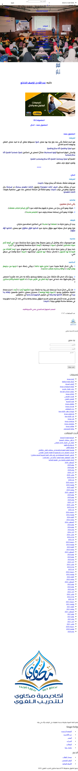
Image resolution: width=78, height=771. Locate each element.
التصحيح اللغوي (69, 399)
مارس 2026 (70, 474)
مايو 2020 (71, 631)
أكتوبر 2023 (70, 547)
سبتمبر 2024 (70, 519)
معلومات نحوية (69, 423)
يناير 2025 (71, 509)
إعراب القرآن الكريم (68, 389)
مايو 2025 (71, 499)
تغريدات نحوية (69, 406)
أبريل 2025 (70, 502)
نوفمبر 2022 (70, 574)
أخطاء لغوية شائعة (68, 381)
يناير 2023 (71, 569)
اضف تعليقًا (71, 367)
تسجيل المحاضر (41, 31)
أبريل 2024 (70, 532)
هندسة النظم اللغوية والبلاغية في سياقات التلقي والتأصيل (56, 450)
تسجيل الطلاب (67, 757)
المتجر (46, 38)
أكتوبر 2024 (70, 517)
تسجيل (8, 20)
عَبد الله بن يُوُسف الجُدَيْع (33, 83)
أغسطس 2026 (69, 462)
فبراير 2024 (70, 537)
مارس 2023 (70, 564)
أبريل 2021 (70, 621)
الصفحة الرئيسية (42, 10)
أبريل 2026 (70, 472)
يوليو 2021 (70, 614)
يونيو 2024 (70, 527)
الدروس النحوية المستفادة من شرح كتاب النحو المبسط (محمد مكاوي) (52, 455)
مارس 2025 (70, 504)
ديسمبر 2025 (70, 482)
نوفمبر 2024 (70, 514)
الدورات (45, 25)
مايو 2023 (71, 559)
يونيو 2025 (70, 497)
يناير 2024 (71, 539)
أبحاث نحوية (70, 379)
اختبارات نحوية (70, 394)
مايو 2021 (71, 619)
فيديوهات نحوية (69, 413)
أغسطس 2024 (69, 522)
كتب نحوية (71, 418)
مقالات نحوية (70, 426)
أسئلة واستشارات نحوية (67, 386)
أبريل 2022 (70, 591)
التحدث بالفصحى (69, 396)
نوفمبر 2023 (70, 544)
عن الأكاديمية (43, 44)
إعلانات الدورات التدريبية (67, 391)
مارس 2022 (70, 594)
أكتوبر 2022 (70, 576)
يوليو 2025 (70, 494)
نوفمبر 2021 (70, 604)
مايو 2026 (71, 469)
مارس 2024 (70, 534)
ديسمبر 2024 (70, 512)
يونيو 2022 (70, 586)
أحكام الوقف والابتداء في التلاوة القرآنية (61, 460)
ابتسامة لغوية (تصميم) (67, 437)
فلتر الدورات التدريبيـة (39, 33)
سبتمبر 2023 (70, 549)
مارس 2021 (70, 624)
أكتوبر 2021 (70, 606)
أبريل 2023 (70, 561)
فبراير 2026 (70, 477)
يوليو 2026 (70, 465)
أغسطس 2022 (69, 581)
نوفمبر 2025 (70, 484)
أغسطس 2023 (69, 552)
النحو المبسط (70, 401)
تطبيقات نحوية (69, 404)
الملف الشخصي (40, 46)
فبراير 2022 (70, 596)
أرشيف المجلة (69, 384)
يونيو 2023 (70, 556)
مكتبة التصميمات (69, 428)
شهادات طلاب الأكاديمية (66, 411)
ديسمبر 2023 (70, 542)
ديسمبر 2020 (70, 626)
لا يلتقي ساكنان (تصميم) (66, 440)
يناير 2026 (71, 479)
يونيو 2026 (70, 467)
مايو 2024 (71, 529)
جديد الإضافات (69, 408)
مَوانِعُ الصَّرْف (70, 447)
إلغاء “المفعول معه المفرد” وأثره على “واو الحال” (58, 457)
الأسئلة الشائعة (42, 41)
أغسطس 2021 (69, 611)
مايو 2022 (71, 589)
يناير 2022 (71, 599)
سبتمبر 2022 (70, 579)
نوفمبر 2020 (70, 629)
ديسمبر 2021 (70, 601)
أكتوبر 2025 (70, 487)
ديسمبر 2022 (70, 571)
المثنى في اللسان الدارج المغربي (64, 442)
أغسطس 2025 (69, 492)
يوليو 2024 (70, 524)
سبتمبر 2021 (70, 609)
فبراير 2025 (70, 507)
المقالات (45, 36)
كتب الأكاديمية (69, 416)
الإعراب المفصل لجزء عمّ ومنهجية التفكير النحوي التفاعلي (56, 452)
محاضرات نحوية (69, 421)
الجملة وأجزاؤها (69, 445)
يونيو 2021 (70, 616)
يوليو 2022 (70, 584)
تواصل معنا (68, 748)
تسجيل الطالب (41, 28)
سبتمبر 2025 (70, 489)
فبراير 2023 (70, 566)
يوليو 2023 (70, 554)
